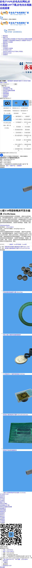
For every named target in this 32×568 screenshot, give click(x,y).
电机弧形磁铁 (27, 119)
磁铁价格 (5, 45)
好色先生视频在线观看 (26, 39)
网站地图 (2, 567)
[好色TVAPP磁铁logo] (14, 15)
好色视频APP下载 (15, 39)
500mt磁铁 (27, 126)
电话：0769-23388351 (8, 551)
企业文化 (5, 51)
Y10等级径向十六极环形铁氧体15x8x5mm (14, 374)
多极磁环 (24, 40)
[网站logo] (14, 25)
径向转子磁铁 (27, 80)
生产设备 (15, 51)
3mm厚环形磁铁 (17, 244)
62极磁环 (27, 116)
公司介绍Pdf (24, 559)
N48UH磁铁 (18, 119)
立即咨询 (2, 225)
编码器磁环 (10, 80)
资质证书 (10, 51)
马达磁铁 (10, 42)
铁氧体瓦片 (18, 40)
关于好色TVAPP (7, 50)
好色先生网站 (6, 39)
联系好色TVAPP (7, 53)
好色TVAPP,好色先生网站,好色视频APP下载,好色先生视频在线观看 (15, 4)
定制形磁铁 (19, 132)
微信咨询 (5, 564)
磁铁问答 (5, 43)
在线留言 (5, 54)
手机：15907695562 (8, 550)
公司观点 (20, 51)
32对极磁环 (19, 122)
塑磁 (1, 82)
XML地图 (17, 559)
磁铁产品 (5, 37)
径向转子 (29, 40)
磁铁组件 (5, 42)
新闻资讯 (5, 46)
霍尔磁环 (18, 140)
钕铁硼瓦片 (6, 40)
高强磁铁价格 (18, 129)
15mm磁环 (24, 244)
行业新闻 (10, 48)
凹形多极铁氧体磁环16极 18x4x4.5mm (13, 292)
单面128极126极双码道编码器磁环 (12, 334)
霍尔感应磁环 (18, 135)
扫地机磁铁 (27, 132)
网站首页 (5, 35)
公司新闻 (5, 48)
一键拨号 (5, 562)
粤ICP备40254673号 (9, 559)
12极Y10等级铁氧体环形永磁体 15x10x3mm (14, 492)
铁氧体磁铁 (12, 40)
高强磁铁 (18, 126)
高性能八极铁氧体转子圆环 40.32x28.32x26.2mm (17, 248)
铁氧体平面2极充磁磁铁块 (10, 450)
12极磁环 (11, 244)
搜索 (16, 84)
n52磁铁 (5, 82)
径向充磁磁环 (27, 149)
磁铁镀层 (16, 80)
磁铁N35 (21, 80)
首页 (7, 165)
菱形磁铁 (27, 129)
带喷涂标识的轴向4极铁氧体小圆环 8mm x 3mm (17, 246)
